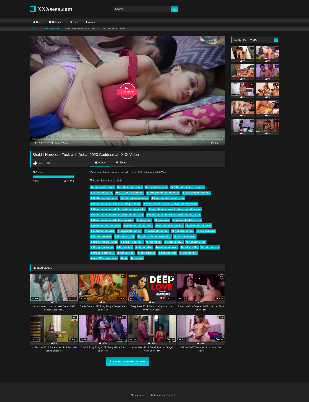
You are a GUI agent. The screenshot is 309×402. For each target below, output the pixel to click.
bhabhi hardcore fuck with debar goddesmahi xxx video (174, 214)
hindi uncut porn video (103, 253)
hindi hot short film (125, 236)
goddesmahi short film (131, 231)
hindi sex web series (168, 247)
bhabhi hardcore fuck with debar (169, 198)
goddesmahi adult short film (188, 220)
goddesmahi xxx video (158, 231)
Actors (91, 22)
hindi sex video (145, 247)
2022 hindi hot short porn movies (189, 187)
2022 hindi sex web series (131, 192)
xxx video (138, 258)
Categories (57, 22)
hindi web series (168, 253)
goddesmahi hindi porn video (106, 225)
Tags (76, 22)
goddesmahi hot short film (171, 225)
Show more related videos (127, 361)
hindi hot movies (207, 231)
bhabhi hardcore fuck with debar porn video (113, 220)
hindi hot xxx (155, 242)
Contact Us (172, 395)
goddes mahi (145, 220)
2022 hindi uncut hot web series (164, 192)
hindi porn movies (197, 242)
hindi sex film (125, 247)
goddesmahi (163, 220)
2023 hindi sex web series (105, 198)
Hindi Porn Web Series (131, 187)
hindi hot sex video (102, 236)
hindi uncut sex (127, 253)
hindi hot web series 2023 (105, 242)
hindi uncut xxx (148, 253)
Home (39, 22)
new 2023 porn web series (105, 258)
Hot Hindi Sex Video (158, 187)
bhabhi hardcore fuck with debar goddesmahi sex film (176, 209)
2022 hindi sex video (102, 192)
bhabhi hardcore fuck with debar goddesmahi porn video (119, 209)
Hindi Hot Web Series (51, 28)
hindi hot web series (186, 236)
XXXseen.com (54, 9)
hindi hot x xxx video (133, 242)
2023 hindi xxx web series (136, 198)
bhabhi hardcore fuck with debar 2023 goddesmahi (116, 203)
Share (122, 162)
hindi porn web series (103, 247)
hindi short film (190, 247)
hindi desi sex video (184, 231)
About (101, 162)
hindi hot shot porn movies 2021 (156, 236)
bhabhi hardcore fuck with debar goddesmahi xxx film (118, 214)
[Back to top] (299, 392)
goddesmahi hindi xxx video (139, 225)
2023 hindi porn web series (197, 192)
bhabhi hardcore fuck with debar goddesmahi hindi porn (171, 203)
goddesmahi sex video (103, 231)
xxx (125, 258)
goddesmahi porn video (200, 225)
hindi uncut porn (211, 247)
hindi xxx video (190, 253)
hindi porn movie (175, 242)
